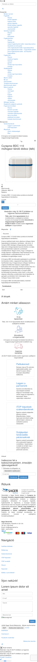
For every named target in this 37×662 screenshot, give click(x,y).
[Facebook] (10, 229)
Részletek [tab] (6, 234)
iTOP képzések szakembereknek (24, 408)
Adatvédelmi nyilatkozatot (12, 471)
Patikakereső (22, 364)
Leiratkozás (23, 477)
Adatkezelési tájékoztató (16, 628)
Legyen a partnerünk (21, 384)
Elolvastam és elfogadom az (11, 469)
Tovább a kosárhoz (5, 657)
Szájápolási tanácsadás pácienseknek (23, 434)
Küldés (32, 621)
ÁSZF (4, 628)
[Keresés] (3, 8)
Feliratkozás (13, 477)
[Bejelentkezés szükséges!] (2, 202)
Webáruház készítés (29, 641)
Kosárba (5, 208)
